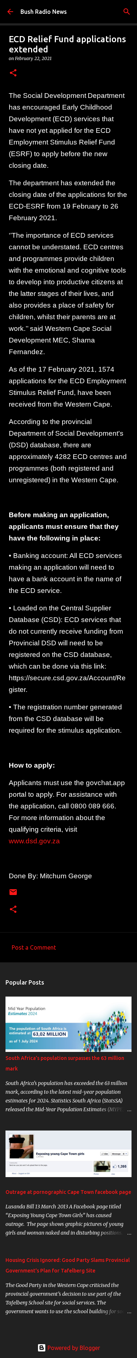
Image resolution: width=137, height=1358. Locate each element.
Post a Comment (34, 947)
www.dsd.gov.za (34, 841)
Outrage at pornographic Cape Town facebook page (68, 1192)
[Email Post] (13, 894)
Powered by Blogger (73, 1348)
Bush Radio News (43, 11)
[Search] (126, 11)
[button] (13, 73)
